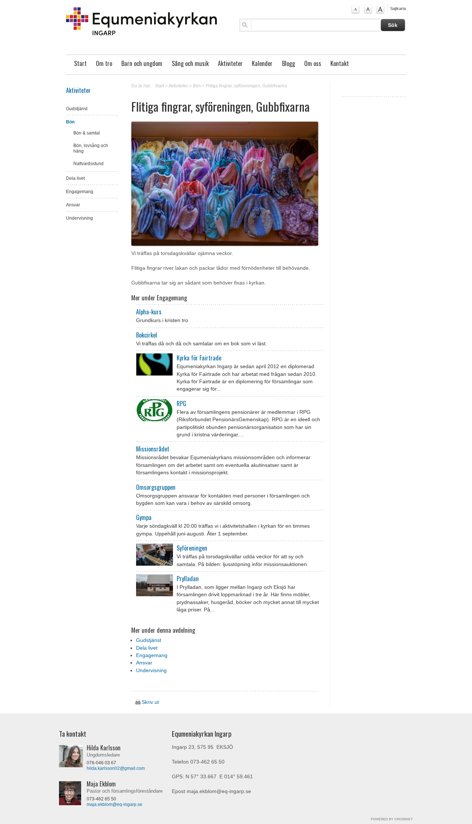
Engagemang (79, 191)
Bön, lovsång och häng (90, 148)
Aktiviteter (230, 63)
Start (80, 63)
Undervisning (79, 218)
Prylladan (188, 578)
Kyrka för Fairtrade (199, 357)
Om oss (312, 63)
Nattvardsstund (88, 163)
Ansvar (73, 204)
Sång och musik (190, 63)
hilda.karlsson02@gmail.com (116, 768)
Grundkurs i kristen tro (162, 320)
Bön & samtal (86, 133)
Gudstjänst (76, 108)
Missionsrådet (152, 448)
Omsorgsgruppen (156, 487)
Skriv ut (149, 702)
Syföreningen (192, 548)
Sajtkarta (398, 8)
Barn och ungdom (141, 63)
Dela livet (75, 178)
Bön (70, 122)
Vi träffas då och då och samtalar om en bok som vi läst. (201, 343)
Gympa (144, 517)
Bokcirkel (146, 335)
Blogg (288, 63)
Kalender (262, 63)
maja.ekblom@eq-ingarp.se (114, 804)
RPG (181, 403)
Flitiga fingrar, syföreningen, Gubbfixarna (246, 85)
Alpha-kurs (149, 311)
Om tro (104, 63)
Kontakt (339, 63)
